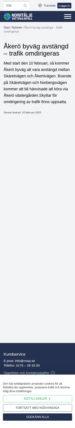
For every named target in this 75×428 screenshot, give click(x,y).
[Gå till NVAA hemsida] (18, 16)
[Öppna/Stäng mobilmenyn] (67, 16)
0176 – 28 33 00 (28, 365)
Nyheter (17, 27)
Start (7, 27)
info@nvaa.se (25, 361)
